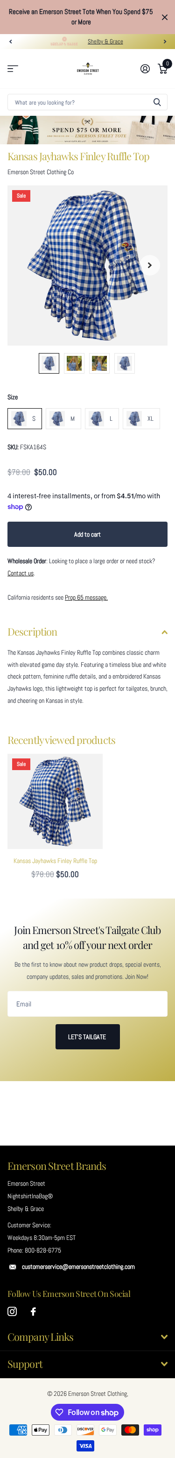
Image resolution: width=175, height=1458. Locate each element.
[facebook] (33, 1312)
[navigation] (10, 41)
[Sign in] (145, 68)
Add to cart (87, 534)
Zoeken (157, 102)
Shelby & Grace (105, 41)
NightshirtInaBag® (30, 1196)
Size (12, 397)
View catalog (12, 69)
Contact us (20, 573)
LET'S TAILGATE (87, 1037)
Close (164, 17)
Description (32, 631)
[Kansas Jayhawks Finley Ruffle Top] (55, 801)
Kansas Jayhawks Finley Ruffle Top (55, 860)
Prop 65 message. (86, 597)
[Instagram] (12, 1311)
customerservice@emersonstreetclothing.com (78, 1266)
